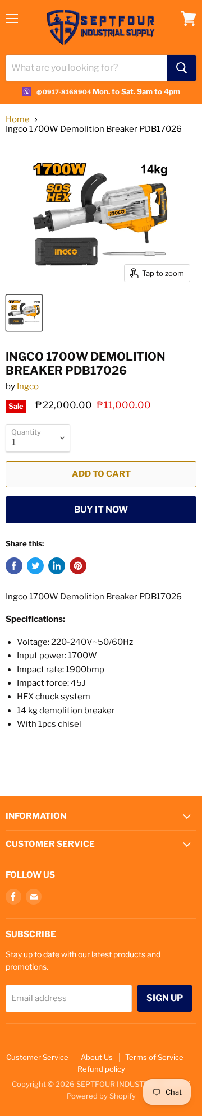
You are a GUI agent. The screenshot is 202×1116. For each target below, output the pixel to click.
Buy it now (101, 509)
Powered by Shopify (101, 1095)
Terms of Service (154, 1057)
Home (18, 119)
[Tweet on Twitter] (35, 565)
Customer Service (37, 1057)
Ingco (28, 386)
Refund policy (101, 1068)
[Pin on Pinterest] (78, 565)
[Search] (181, 68)
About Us (97, 1057)
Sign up (164, 998)
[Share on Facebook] (14, 565)
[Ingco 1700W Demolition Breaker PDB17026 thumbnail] (24, 313)
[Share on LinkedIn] (56, 565)
